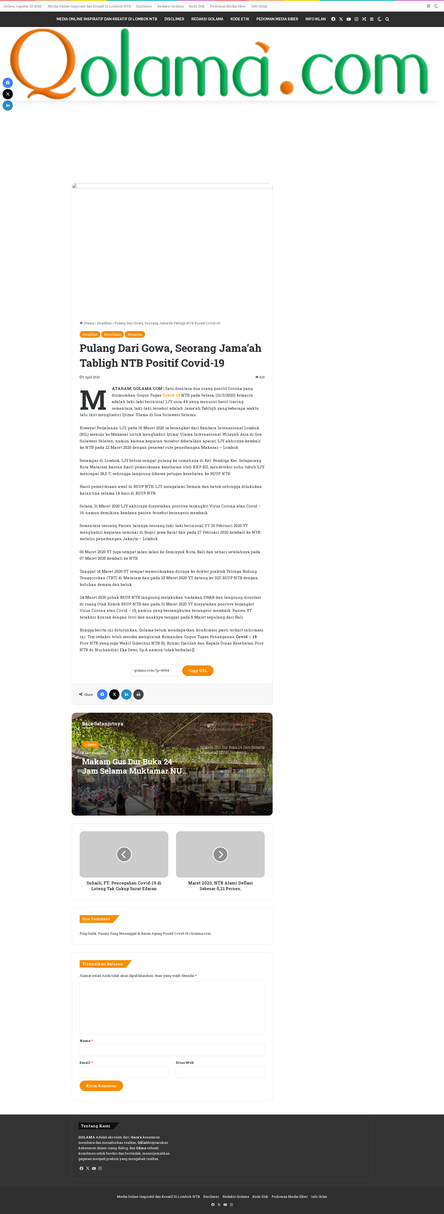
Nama (86, 1040)
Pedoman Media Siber (228, 6)
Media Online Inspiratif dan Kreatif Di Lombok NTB (89, 6)
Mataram (135, 334)
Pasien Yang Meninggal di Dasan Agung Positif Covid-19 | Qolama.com (154, 933)
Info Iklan (259, 6)
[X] (114, 694)
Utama (88, 323)
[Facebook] (102, 694)
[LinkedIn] (126, 694)
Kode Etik (197, 6)
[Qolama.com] (222, 64)
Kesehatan (112, 334)
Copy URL (198, 670)
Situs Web (185, 1062)
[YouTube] (94, 1168)
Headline (104, 323)
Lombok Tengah (98, 744)
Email (86, 1062)
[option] (172, 764)
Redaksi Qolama (170, 6)
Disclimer (144, 6)
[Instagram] (100, 1168)
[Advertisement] (222, 144)
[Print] (138, 694)
